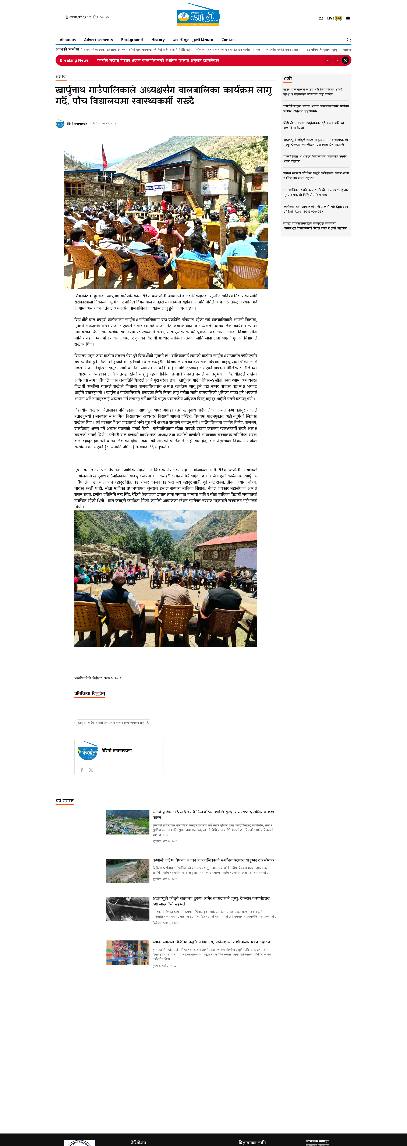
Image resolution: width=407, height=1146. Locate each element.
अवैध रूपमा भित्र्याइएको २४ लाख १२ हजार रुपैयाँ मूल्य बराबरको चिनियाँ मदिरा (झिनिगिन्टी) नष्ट (97, 49)
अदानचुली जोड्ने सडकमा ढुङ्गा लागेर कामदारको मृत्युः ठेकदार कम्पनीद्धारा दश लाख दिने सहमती (173, 60)
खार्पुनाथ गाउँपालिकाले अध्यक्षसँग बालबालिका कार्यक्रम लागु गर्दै (113, 722)
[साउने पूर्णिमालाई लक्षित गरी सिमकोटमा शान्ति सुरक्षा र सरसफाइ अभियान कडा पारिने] (127, 822)
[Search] (349, 40)
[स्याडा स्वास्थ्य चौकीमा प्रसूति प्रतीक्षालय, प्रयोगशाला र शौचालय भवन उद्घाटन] (127, 952)
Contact (229, 39)
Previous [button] (328, 60)
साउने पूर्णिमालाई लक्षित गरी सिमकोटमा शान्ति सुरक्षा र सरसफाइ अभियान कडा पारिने (213, 815)
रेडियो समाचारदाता (77, 123)
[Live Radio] (335, 18)
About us (68, 39)
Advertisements (98, 39)
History (158, 39)
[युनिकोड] (321, 18)
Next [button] (337, 60)
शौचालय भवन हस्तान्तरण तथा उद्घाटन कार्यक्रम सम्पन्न (192, 49)
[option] (209, 60)
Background (132, 39)
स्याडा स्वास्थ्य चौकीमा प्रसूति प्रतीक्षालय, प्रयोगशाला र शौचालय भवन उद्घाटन (211, 942)
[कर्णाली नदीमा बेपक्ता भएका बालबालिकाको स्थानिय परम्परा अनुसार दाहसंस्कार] (127, 871)
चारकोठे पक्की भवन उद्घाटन (247, 49)
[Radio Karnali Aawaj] (203, 17)
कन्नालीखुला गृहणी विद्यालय (193, 39)
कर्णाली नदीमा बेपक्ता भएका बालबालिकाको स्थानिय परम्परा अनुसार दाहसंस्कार (213, 860)
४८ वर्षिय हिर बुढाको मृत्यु (286, 49)
